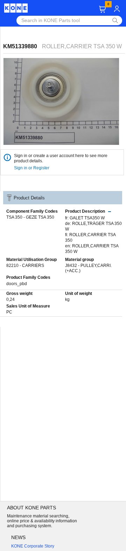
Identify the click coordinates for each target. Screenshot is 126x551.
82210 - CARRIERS (25, 265)
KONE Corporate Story (32, 546)
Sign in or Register (32, 167)
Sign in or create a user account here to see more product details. (60, 158)
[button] (102, 9)
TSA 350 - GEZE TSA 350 (30, 217)
